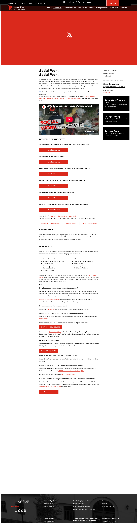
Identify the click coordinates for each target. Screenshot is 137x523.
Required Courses (54, 150)
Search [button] (79, 2)
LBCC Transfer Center (68, 374)
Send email (106, 92)
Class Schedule (71, 223)
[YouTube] (24, 510)
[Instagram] (21, 510)
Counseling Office (55, 332)
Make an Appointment (89, 223)
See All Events (69, 2)
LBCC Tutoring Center (48, 350)
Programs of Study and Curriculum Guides (63, 216)
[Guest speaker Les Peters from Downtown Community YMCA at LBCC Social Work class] (90, 76)
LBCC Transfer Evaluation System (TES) (71, 371)
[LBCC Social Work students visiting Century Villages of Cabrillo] (60, 243)
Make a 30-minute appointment (49, 299)
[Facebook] (16, 510)
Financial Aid (51, 309)
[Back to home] (17, 7)
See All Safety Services (76, 2)
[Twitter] (18, 510)
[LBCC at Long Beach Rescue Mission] (90, 72)
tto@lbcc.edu (43, 318)
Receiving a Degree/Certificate (50, 223)
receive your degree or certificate (50, 386)
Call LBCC (73, 2)
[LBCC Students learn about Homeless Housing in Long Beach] (90, 74)
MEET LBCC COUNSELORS (50, 327)
